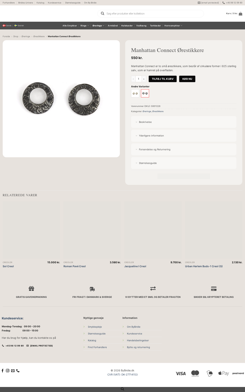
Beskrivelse (145, 122)
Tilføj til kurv (162, 78)
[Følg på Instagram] (7, 371)
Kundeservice (54, 2)
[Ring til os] (18, 371)
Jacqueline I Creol (135, 266)
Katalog (40, 2)
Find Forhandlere (97, 347)
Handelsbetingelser (138, 340)
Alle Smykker (70, 25)
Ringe (83, 25)
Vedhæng (141, 25)
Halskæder (127, 25)
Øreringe (97, 25)
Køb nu (187, 78)
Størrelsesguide (73, 2)
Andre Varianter (140, 86)
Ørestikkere (158, 111)
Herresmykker (172, 25)
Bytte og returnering (138, 347)
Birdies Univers (25, 2)
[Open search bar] (122, 389)
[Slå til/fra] (136, 122)
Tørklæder (155, 25)
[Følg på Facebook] (2, 371)
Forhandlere (9, 2)
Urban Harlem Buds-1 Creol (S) (204, 266)
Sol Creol (8, 266)
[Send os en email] (13, 371)
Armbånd (113, 25)
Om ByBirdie (133, 326)
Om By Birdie (90, 2)
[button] (234, 14)
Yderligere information (151, 135)
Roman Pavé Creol (74, 266)
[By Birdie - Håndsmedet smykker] (36, 13)
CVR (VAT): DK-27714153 (122, 374)
